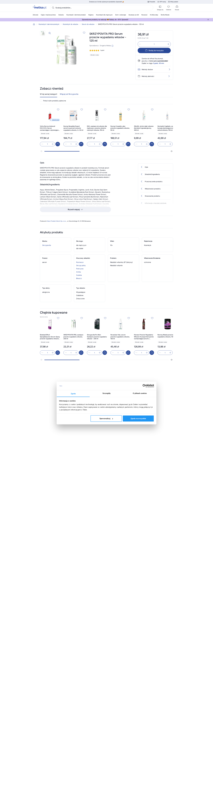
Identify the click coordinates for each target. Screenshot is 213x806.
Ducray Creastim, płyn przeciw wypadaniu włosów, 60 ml (120, 128)
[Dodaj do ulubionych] (84, 32)
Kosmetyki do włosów (70, 24)
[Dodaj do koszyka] (57, 144)
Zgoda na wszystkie (138, 418)
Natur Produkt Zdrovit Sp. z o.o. (57, 221)
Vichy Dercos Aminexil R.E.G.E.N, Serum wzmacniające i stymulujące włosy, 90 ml (49, 128)
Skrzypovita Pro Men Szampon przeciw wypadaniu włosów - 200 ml (97, 337)
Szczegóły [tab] (107, 393)
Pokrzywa (79, 269)
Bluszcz (79, 278)
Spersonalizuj (105, 418)
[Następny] (171, 151)
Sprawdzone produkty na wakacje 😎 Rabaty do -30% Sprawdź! (105, 19)
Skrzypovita (46, 245)
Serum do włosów (88, 24)
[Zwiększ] (168, 44)
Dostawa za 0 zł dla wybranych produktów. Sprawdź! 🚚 (106, 1)
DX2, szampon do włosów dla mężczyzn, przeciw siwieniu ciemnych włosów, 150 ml (97, 128)
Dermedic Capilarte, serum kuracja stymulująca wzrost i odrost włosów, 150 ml (167, 128)
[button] (112, 45)
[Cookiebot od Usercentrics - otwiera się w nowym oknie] (144, 386)
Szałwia (79, 275)
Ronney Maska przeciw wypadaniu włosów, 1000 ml (167, 336)
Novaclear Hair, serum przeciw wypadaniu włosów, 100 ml (120, 337)
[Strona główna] (34, 24)
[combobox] (101, 7)
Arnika (78, 272)
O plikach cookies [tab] (140, 393)
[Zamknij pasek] (208, 19)
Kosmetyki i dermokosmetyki (49, 24)
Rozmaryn (80, 262)
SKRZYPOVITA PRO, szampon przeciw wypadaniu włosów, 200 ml (73, 337)
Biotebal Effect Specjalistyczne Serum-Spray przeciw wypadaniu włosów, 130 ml (50, 337)
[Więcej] (169, 76)
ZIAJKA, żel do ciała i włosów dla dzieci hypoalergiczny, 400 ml (144, 128)
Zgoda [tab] (73, 393)
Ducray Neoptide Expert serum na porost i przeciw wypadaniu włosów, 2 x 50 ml (73, 128)
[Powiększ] (49, 33)
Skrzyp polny (81, 265)
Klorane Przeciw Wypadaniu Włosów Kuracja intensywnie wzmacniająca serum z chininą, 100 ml (144, 337)
